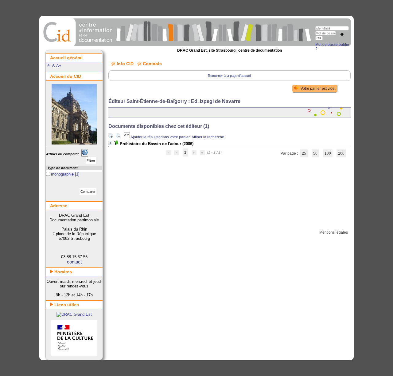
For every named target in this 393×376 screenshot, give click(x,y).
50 (315, 153)
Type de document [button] (63, 168)
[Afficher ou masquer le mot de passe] (342, 34)
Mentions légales (333, 232)
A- (49, 65)
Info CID (125, 63)
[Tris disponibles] (127, 137)
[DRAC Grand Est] (74, 314)
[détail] (110, 143)
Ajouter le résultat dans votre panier (160, 137)
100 (328, 153)
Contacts (152, 63)
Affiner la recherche (208, 137)
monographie (63, 174)
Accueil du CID (65, 76)
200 (341, 153)
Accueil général (66, 57)
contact (74, 261)
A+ (58, 65)
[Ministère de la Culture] (74, 354)
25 (304, 153)
